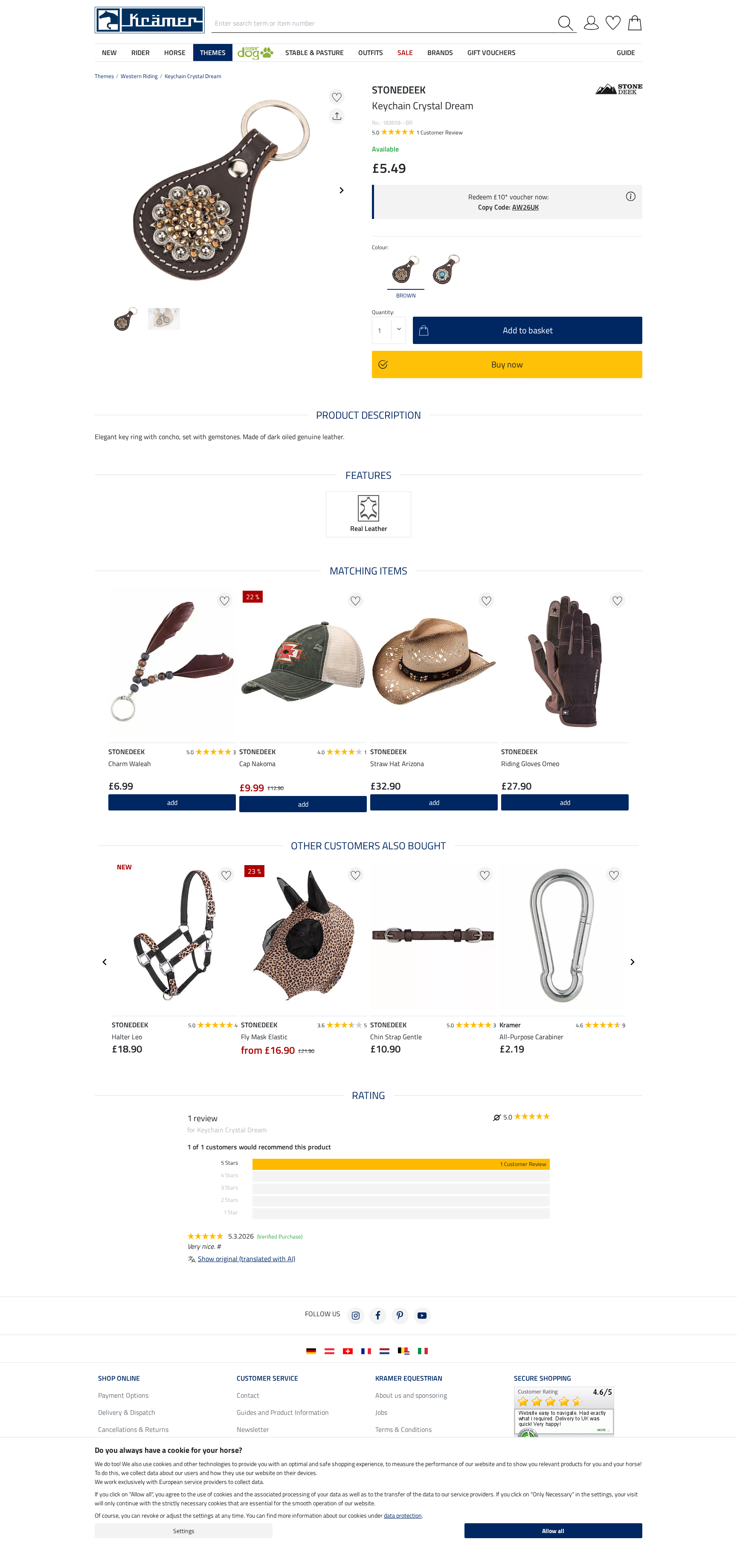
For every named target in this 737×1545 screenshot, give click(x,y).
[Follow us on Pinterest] (400, 1315)
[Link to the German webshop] (312, 1350)
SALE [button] (405, 52)
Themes (104, 76)
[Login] (591, 21)
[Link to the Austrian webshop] (331, 1350)
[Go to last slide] (105, 962)
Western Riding (139, 76)
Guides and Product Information (283, 1412)
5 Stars (229, 1163)
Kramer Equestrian (408, 1378)
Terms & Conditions (403, 1429)
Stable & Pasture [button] (314, 52)
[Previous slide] (101, 190)
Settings (183, 1530)
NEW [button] (109, 52)
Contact (248, 1395)
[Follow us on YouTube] (422, 1315)
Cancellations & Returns (133, 1429)
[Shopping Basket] (634, 21)
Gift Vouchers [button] (491, 52)
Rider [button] (140, 52)
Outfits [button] (370, 52)
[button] (255, 52)
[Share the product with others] (337, 116)
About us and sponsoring (411, 1395)
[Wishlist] (613, 21)
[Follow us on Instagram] (355, 1315)
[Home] (150, 19)
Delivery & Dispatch (126, 1412)
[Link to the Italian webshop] (424, 1350)
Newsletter (253, 1429)
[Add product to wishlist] (337, 97)
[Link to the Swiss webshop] (349, 1350)
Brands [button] (440, 52)
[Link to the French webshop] (367, 1350)
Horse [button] (175, 52)
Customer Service (267, 1378)
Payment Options (123, 1395)
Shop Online (119, 1378)
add (434, 802)
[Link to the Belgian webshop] (405, 1350)
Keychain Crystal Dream (193, 76)
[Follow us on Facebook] (377, 1315)
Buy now (507, 364)
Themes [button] (213, 52)
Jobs (381, 1412)
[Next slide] (341, 190)
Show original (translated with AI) (246, 1258)
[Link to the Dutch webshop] (386, 1350)
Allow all (553, 1530)
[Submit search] (567, 23)
